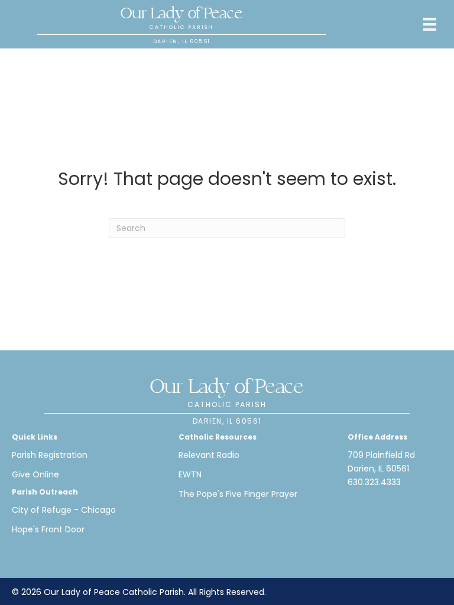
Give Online (35, 474)
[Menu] (429, 24)
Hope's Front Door (48, 529)
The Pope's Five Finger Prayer (238, 494)
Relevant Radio (209, 455)
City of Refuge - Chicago (64, 510)
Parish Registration (49, 455)
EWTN (190, 474)
